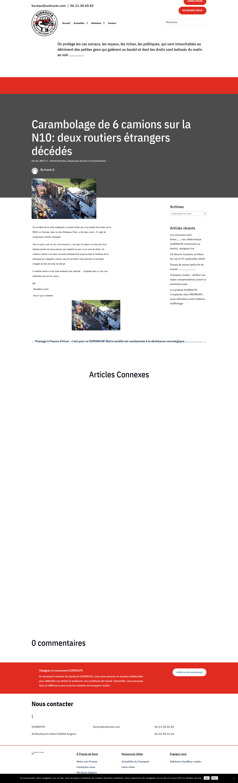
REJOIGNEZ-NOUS (192, 10)
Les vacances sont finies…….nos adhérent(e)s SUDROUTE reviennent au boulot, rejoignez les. (90, 499)
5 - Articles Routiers (56, 160)
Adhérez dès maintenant (189, 672)
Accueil (66, 23)
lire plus (39, 509)
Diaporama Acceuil (77, 160)
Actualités (79, 23)
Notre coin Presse (87, 761)
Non (215, 778)
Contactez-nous (86, 767)
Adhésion (96, 23)
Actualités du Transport (135, 761)
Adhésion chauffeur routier (185, 761)
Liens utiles (128, 767)
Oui (206, 778)
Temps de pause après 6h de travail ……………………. (66, 578)
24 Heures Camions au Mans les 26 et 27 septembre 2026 (69, 535)
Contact (112, 23)
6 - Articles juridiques (62, 584)
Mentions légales (87, 772)
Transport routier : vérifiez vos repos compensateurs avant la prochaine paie (188, 279)
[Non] (234, 778)
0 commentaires (97, 160)
